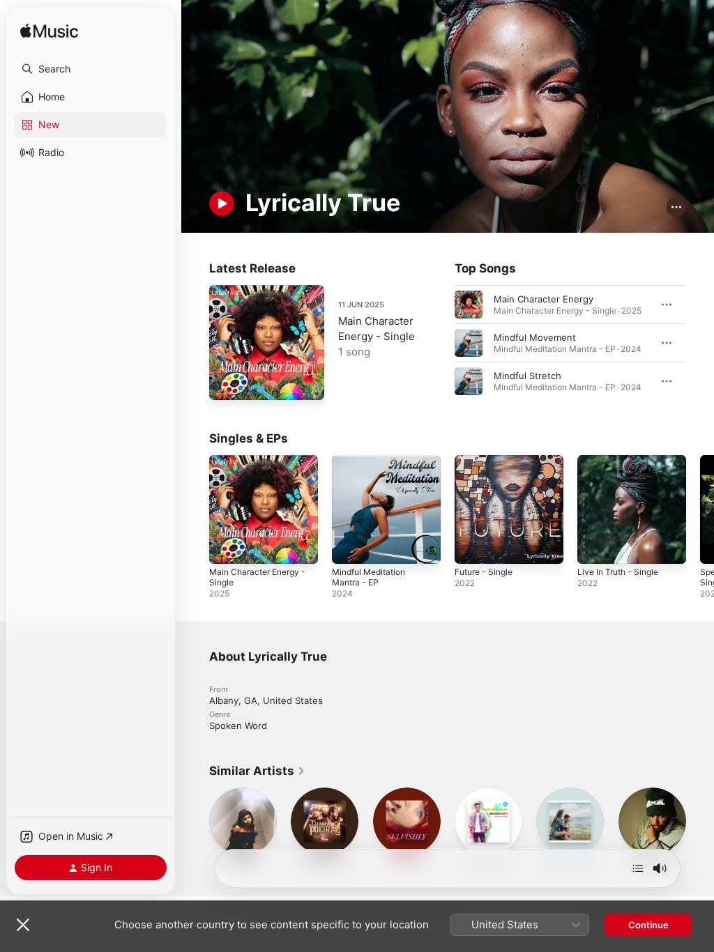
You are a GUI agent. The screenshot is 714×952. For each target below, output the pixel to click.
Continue (648, 924)
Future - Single (483, 572)
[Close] (23, 925)
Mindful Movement (535, 337)
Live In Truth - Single (617, 572)
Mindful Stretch (527, 375)
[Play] (221, 203)
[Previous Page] (440, 343)
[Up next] (638, 868)
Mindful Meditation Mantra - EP (368, 577)
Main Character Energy (543, 299)
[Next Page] (700, 343)
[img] (49, 32)
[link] (257, 770)
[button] (90, 69)
